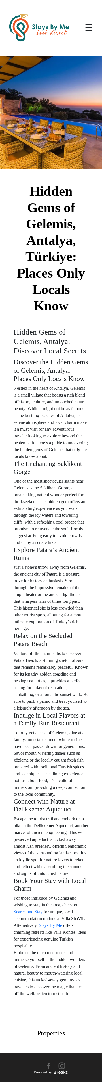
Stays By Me (50, 925)
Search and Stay (28, 911)
